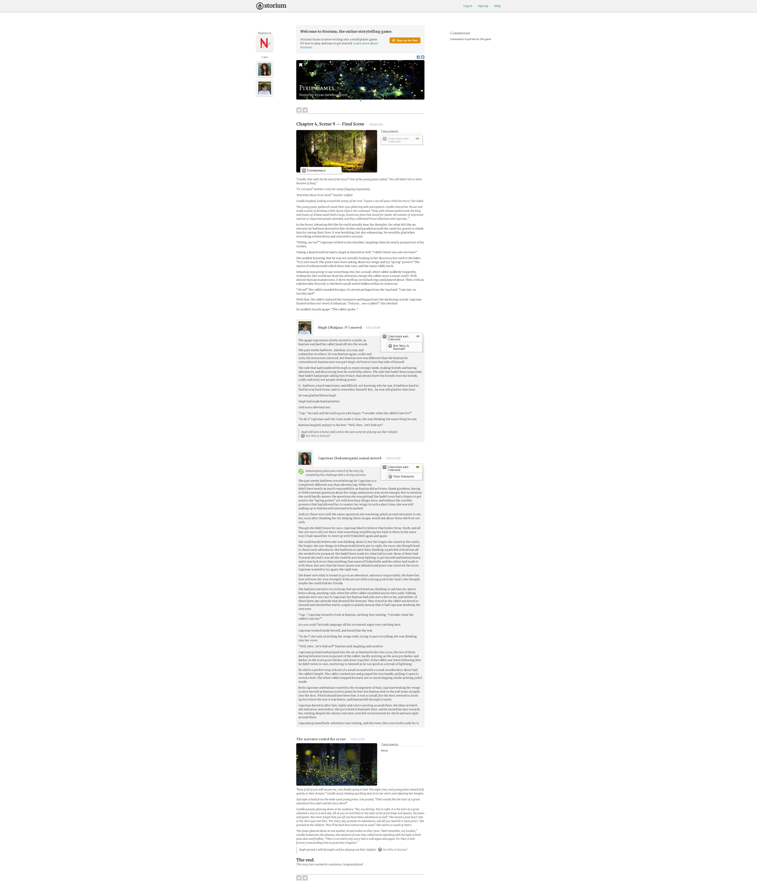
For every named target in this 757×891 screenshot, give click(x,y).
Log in (467, 6)
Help (497, 6)
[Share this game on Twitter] (422, 57)
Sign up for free (407, 40)
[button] (361, 100)
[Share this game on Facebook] (418, 57)
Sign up (483, 6)
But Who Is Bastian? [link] (317, 436)
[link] (401, 140)
